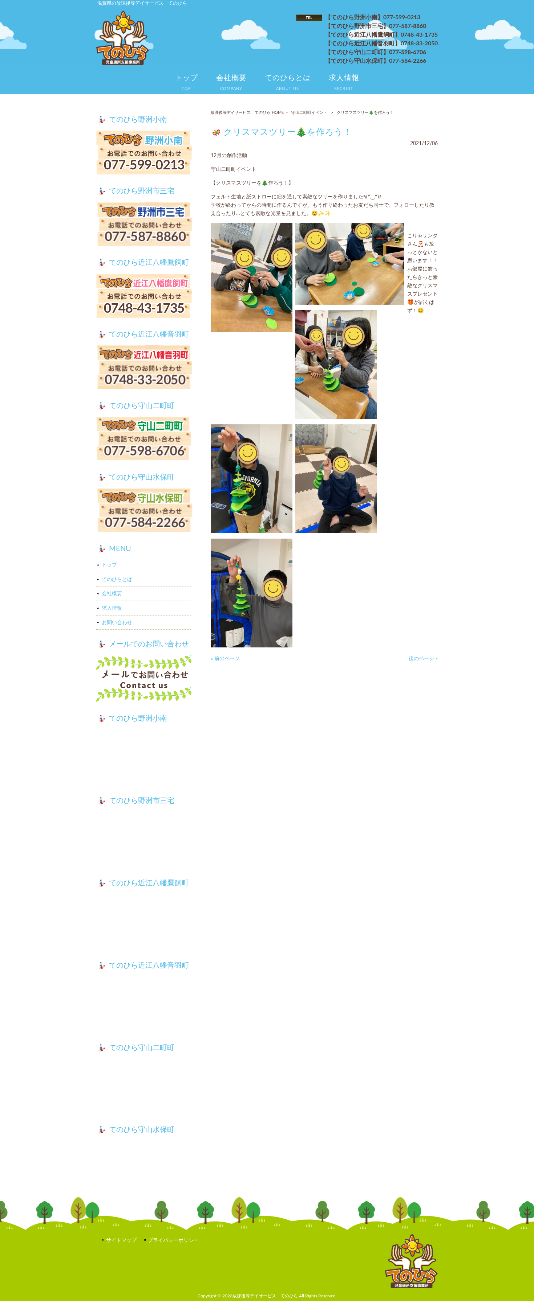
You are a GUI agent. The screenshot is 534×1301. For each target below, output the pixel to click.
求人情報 (112, 608)
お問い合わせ (117, 622)
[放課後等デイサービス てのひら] (122, 63)
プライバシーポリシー (173, 1240)
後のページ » (423, 658)
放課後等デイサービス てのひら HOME (247, 113)
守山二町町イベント (309, 113)
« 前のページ (225, 658)
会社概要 (112, 593)
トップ (109, 565)
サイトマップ (121, 1240)
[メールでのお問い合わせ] (144, 679)
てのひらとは (117, 579)
